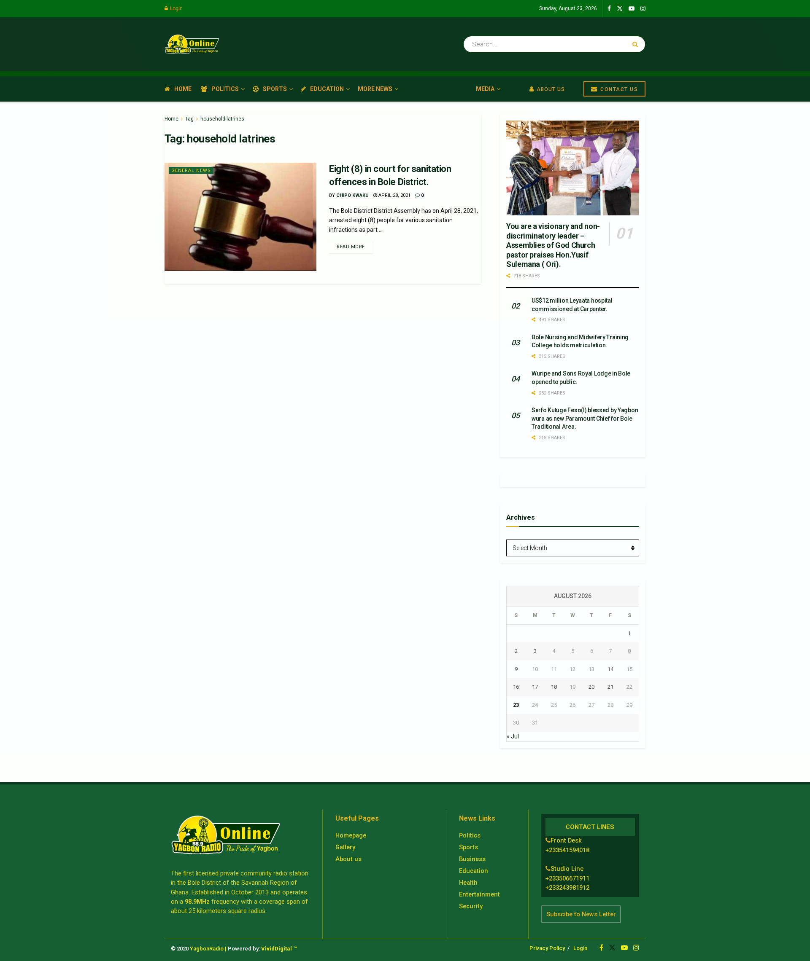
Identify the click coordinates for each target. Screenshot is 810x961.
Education (327, 89)
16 (516, 687)
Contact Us (618, 89)
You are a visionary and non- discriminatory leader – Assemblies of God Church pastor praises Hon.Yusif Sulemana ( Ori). (553, 245)
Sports (275, 89)
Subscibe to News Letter (581, 914)
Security (471, 906)
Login (176, 8)
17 (535, 687)
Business (472, 859)
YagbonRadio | (208, 948)
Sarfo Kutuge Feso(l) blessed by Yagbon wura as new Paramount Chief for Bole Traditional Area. (585, 418)
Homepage (350, 835)
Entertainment (479, 894)
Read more (351, 247)
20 (591, 687)
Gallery (345, 847)
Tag (189, 119)
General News (191, 170)
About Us (550, 89)
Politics (225, 89)
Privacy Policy (547, 948)
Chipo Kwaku (352, 195)
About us (348, 859)
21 (610, 687)
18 (554, 687)
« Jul (513, 736)
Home (183, 89)
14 (610, 669)
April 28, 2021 (393, 195)
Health (468, 882)
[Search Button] (636, 44)
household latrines (222, 119)
